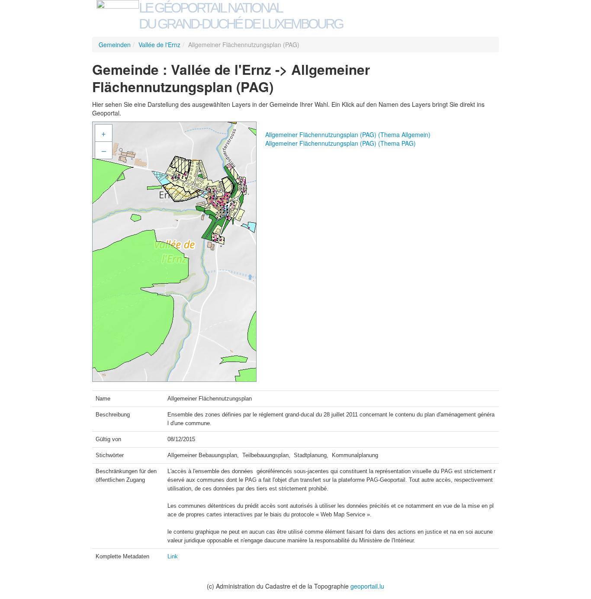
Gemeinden (115, 44)
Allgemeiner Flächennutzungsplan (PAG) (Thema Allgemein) (347, 134)
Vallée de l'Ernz (159, 44)
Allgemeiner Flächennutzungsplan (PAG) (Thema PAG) (340, 143)
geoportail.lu (367, 586)
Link (172, 556)
